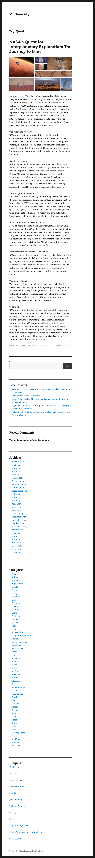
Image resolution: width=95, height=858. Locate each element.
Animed (15, 580)
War (13, 736)
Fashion (15, 622)
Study (14, 723)
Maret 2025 (17, 507)
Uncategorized (18, 733)
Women (15, 742)
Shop (14, 713)
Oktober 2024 (18, 523)
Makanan (16, 658)
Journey (52, 345)
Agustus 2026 (18, 462)
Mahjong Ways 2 (17, 806)
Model (14, 665)
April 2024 (16, 543)
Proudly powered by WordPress (31, 851)
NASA (62, 345)
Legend (15, 652)
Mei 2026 (16, 471)
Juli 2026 (16, 465)
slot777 (12, 812)
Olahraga (16, 681)
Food (14, 626)
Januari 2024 (17, 552)
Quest (67, 345)
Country (15, 609)
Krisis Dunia (17, 648)
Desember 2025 (19, 481)
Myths (15, 671)
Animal (15, 577)
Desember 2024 (19, 517)
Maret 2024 (17, 546)
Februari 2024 (18, 549)
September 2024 (19, 526)
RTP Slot (13, 774)
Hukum (15, 639)
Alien (14, 574)
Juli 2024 (16, 533)
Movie (14, 668)
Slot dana (13, 793)
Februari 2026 (18, 475)
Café (14, 600)
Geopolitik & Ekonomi (22, 635)
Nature (15, 678)
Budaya (15, 593)
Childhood (16, 606)
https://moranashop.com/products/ (26, 832)
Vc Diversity (19, 14)
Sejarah (15, 710)
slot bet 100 (14, 767)
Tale (14, 726)
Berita (14, 590)
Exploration (32, 345)
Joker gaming (15, 800)
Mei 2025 (16, 500)
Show (14, 716)
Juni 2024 (16, 536)
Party (14, 684)
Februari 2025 (18, 510)
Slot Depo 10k (15, 780)
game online (17, 632)
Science (23, 345)
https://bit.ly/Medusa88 (20, 825)
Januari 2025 (17, 513)
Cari (11, 361)
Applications (17, 584)
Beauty (15, 587)
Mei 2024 (16, 539)
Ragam (15, 690)
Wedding (16, 739)
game (14, 629)
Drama (15, 619)
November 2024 (19, 520)
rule (13, 700)
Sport (14, 720)
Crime (14, 613)
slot (11, 819)
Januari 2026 (18, 478)
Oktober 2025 (18, 487)
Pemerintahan (18, 687)
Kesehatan (17, 645)
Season (15, 707)
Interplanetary (43, 345)
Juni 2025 (16, 497)
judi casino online (17, 787)
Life (13, 655)
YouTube (16, 746)
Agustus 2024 (18, 530)
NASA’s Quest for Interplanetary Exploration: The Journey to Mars (40, 46)
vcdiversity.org (16, 96)
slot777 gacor (15, 838)
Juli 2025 (16, 494)
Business (16, 596)
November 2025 (19, 484)
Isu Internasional (19, 642)
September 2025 (19, 491)
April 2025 (16, 504)
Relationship (17, 694)
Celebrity (16, 603)
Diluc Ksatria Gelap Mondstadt (26, 396)
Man (14, 661)
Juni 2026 (16, 468)
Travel (14, 729)
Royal (14, 697)
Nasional (16, 674)
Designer (16, 616)
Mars (58, 345)
